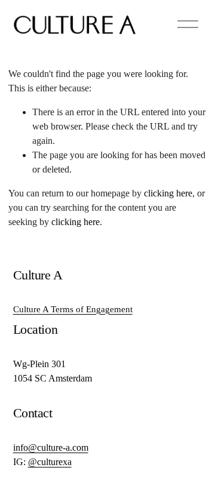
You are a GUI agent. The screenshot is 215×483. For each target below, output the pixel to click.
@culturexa (50, 462)
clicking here (168, 193)
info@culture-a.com (50, 447)
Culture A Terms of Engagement (73, 309)
